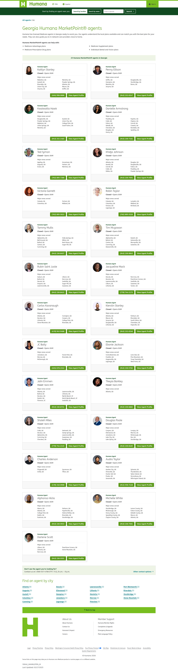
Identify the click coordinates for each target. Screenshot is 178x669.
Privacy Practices (38, 648)
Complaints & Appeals (105, 627)
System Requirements (89, 651)
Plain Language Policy (105, 634)
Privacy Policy (49, 648)
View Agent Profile (76, 95)
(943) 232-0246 (126, 331)
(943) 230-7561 (126, 524)
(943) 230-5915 (58, 524)
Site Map (106, 648)
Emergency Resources (105, 630)
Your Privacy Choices (91, 648)
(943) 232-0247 (126, 95)
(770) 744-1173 (126, 292)
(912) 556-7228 (126, 485)
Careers (64, 634)
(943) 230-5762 (126, 368)
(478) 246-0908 (58, 485)
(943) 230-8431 (58, 292)
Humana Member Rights (106, 623)
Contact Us (66, 627)
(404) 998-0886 (58, 95)
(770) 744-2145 (58, 446)
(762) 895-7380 (58, 177)
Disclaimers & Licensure (117, 648)
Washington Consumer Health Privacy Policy (69, 648)
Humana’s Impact (68, 630)
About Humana (67, 623)
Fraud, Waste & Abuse (134, 648)
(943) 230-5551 (58, 558)
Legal (29, 648)
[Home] (34, 4)
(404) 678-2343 (58, 368)
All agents (26, 20)
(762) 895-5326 (126, 214)
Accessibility (147, 648)
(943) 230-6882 (126, 407)
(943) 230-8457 (58, 253)
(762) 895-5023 (58, 214)
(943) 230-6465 (126, 446)
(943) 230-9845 (126, 253)
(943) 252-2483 (58, 138)
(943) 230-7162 (126, 138)
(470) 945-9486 (58, 331)
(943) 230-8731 (58, 407)
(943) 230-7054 (126, 177)
